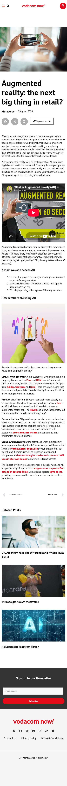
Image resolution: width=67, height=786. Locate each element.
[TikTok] (46, 731)
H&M (38, 380)
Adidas (10, 387)
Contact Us (10, 738)
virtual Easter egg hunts (24, 448)
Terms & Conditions (52, 738)
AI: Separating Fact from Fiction (20, 646)
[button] (8, 6)
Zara (28, 380)
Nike (32, 387)
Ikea (59, 403)
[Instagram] (40, 731)
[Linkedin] (33, 731)
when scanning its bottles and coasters (36, 455)
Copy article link (43, 121)
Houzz (33, 409)
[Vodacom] (53, 731)
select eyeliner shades (25, 432)
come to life (55, 471)
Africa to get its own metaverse (20, 601)
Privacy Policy (28, 738)
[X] (27, 731)
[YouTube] (20, 731)
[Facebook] (14, 731)
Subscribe (33, 701)
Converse (20, 387)
